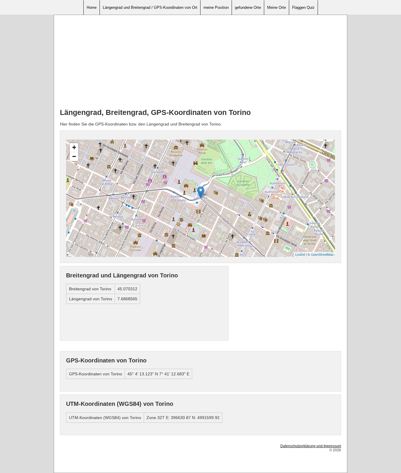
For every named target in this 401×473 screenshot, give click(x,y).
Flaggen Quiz (303, 7)
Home (92, 7)
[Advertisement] (200, 62)
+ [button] (74, 147)
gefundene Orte (248, 7)
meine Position (216, 7)
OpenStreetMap (322, 254)
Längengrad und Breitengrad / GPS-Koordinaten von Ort (150, 7)
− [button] (74, 156)
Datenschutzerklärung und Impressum (310, 446)
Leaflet (300, 254)
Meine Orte (276, 7)
